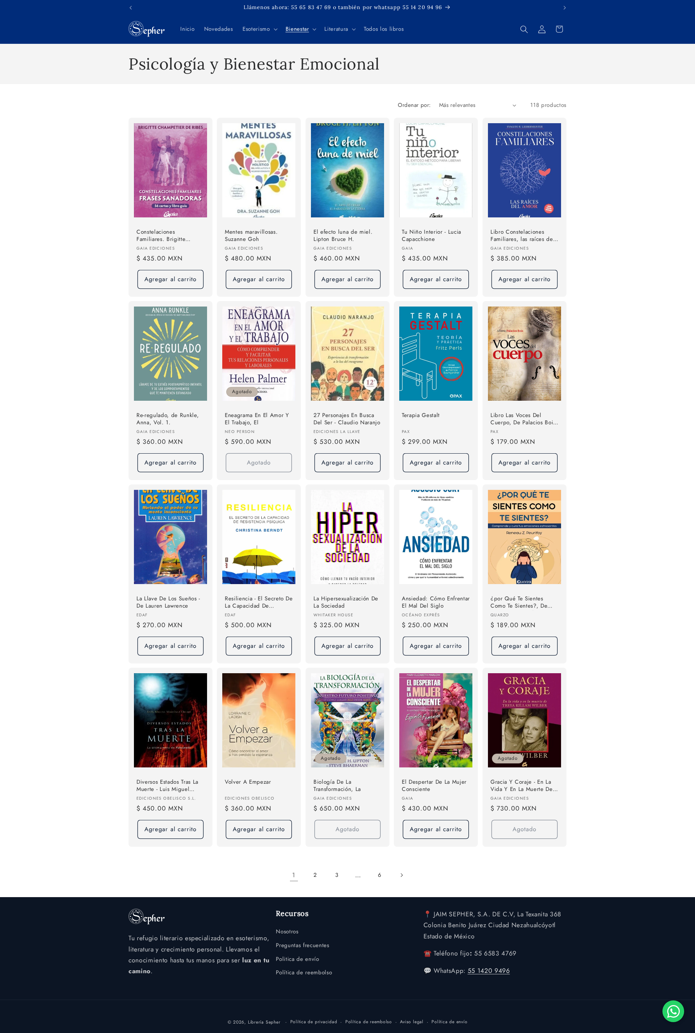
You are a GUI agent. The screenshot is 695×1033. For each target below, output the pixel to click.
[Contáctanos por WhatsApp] (673, 1011)
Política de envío (449, 1021)
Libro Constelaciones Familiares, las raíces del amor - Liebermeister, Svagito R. (522, 236)
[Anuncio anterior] (131, 7)
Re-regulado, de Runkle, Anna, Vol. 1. (167, 419)
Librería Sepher (264, 1022)
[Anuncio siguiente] (565, 7)
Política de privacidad (313, 1021)
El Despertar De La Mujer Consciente (434, 785)
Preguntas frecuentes (302, 945)
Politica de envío (297, 959)
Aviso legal (411, 1021)
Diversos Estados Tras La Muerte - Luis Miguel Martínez (167, 786)
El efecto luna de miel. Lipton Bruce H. (342, 235)
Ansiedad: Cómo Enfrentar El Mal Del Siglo (436, 602)
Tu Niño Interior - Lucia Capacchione (431, 235)
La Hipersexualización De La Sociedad (345, 602)
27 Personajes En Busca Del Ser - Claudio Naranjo (346, 419)
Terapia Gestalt (421, 415)
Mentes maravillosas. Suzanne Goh (251, 235)
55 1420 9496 (489, 971)
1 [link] (293, 875)
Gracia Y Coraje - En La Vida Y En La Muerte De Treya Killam (521, 786)
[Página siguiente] (401, 875)
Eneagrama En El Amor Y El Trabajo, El (257, 419)
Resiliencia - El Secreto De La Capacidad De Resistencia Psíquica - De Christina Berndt (259, 602)
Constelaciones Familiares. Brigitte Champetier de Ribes (163, 236)
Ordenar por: (414, 105)
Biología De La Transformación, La (337, 785)
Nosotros (287, 932)
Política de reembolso (304, 973)
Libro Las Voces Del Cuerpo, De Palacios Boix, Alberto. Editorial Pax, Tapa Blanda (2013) (524, 419)
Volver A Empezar (248, 782)
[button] (259, 29)
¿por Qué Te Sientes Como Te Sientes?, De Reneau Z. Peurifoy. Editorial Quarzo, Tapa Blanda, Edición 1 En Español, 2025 (518, 602)
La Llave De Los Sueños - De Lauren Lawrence (168, 602)
